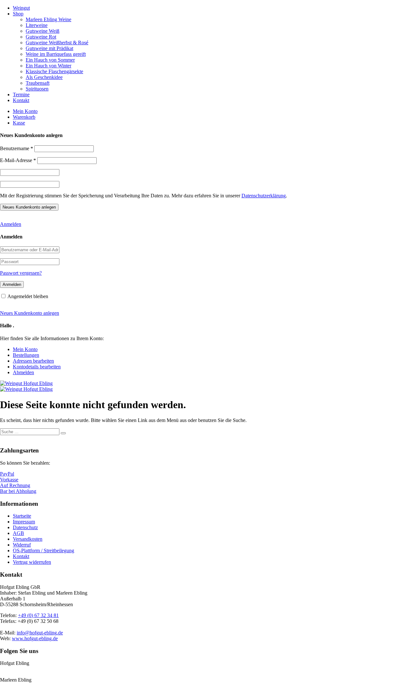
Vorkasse (9, 479)
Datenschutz (25, 527)
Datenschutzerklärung (263, 195)
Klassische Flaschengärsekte (54, 71)
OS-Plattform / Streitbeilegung (43, 550)
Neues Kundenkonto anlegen (29, 313)
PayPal (7, 474)
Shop (18, 13)
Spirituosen (37, 88)
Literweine (37, 25)
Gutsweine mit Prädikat (49, 48)
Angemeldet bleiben (27, 296)
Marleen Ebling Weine (48, 19)
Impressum (24, 521)
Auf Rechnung (15, 485)
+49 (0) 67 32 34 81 (38, 615)
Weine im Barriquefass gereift (56, 54)
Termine (21, 94)
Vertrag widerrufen (32, 562)
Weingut (21, 8)
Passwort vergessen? (21, 273)
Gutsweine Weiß (42, 31)
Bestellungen (26, 355)
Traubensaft (37, 83)
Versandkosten (27, 539)
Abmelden (23, 372)
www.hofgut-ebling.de (35, 638)
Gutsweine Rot (41, 36)
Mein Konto (25, 111)
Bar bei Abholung (18, 491)
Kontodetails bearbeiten (37, 366)
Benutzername (16, 148)
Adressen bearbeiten (33, 361)
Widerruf (22, 544)
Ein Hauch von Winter (48, 65)
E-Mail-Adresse (18, 160)
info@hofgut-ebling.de (40, 632)
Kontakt (21, 100)
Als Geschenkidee (44, 77)
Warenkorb (24, 117)
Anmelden (10, 224)
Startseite (22, 516)
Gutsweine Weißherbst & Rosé (57, 42)
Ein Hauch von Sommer (50, 60)
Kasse (19, 122)
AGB (18, 533)
